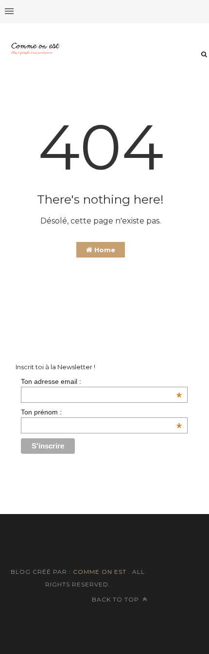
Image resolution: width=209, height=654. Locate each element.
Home (103, 250)
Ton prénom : (101, 412)
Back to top (116, 599)
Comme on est (99, 571)
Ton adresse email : (101, 381)
